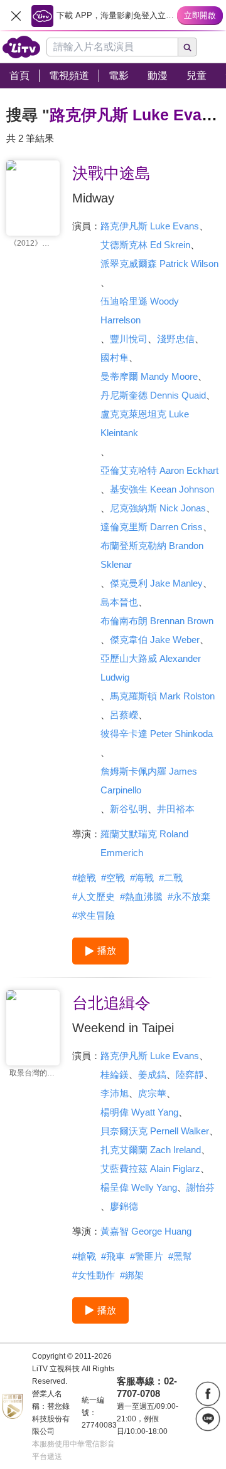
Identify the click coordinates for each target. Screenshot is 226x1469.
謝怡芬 (200, 1187)
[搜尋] (187, 47)
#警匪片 (146, 1256)
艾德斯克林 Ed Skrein (145, 244)
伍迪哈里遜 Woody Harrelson (139, 310)
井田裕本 (176, 808)
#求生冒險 (93, 915)
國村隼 (114, 357)
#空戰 (113, 877)
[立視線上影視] (21, 47)
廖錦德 (124, 1206)
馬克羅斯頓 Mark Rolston (162, 696)
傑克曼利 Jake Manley (156, 583)
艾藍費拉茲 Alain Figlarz (150, 1168)
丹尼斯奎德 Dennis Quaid (153, 395)
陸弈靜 (190, 1074)
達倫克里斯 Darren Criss (151, 526)
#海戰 (142, 877)
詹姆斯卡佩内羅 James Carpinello (148, 780)
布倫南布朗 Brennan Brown (156, 620)
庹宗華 (152, 1093)
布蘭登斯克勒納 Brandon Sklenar (151, 555)
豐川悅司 (129, 338)
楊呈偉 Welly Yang (138, 1187)
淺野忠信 (176, 338)
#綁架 (132, 1275)
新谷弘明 (129, 808)
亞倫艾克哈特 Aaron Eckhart (159, 470)
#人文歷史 (93, 896)
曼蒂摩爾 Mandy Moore (149, 376)
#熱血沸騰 (141, 896)
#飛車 (113, 1256)
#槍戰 (84, 877)
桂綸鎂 (114, 1074)
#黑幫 (180, 1256)
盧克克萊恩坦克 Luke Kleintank (144, 423)
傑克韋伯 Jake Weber (155, 639)
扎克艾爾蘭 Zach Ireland (150, 1149)
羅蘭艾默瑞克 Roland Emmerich (144, 843)
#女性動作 (93, 1275)
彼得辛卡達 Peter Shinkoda (156, 733)
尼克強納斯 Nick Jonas (158, 508)
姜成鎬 (152, 1074)
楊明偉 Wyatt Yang (139, 1112)
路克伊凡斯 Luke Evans (149, 226)
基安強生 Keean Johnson (162, 489)
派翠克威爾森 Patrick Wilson (159, 263)
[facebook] (207, 1393)
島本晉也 (119, 602)
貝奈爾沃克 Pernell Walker (154, 1131)
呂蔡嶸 (124, 714)
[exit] (15, 15)
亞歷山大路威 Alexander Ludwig (150, 667)
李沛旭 (114, 1093)
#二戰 (171, 877)
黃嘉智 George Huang (145, 1231)
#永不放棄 (189, 896)
